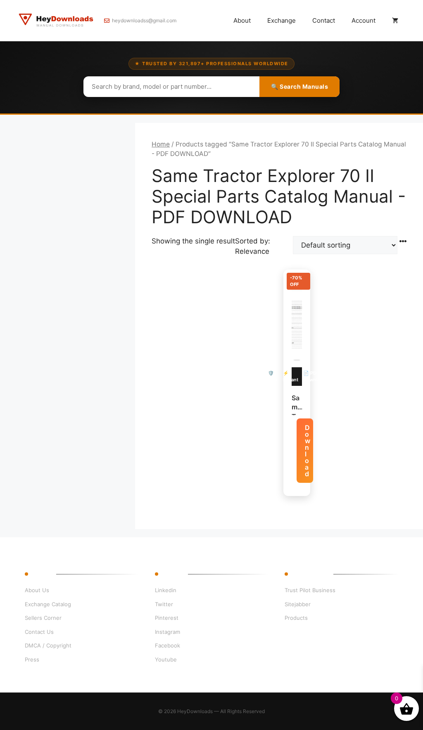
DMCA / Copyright (48, 645)
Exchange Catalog (48, 604)
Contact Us (39, 631)
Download (307, 450)
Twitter (164, 604)
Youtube (166, 659)
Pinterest (166, 617)
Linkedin (165, 590)
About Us (37, 590)
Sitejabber (298, 604)
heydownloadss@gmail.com (144, 20)
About (242, 20)
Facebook (167, 645)
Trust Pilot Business (310, 590)
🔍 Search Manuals (299, 86)
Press (32, 659)
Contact (323, 20)
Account (363, 20)
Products (296, 617)
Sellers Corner (43, 617)
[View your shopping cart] (395, 20)
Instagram (167, 631)
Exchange (281, 20)
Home (161, 144)
